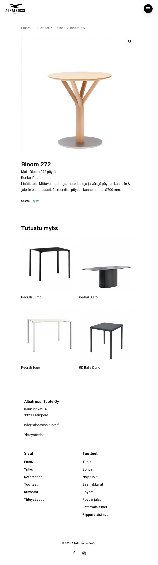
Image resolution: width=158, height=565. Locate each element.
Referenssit (33, 477)
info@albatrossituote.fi (41, 425)
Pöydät (60, 28)
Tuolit (86, 462)
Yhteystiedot (34, 435)
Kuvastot (31, 492)
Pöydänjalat (91, 499)
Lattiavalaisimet (94, 507)
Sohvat (87, 469)
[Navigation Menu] (148, 9)
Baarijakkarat (92, 484)
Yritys (28, 469)
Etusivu (26, 28)
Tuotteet (43, 28)
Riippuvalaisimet (95, 514)
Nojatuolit (89, 477)
